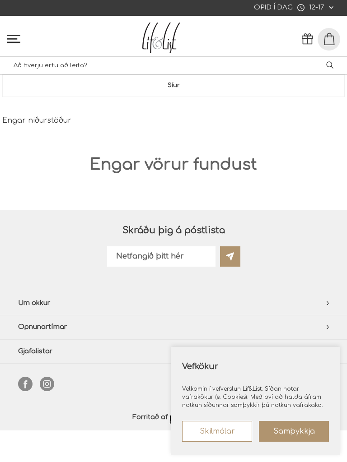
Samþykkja (294, 431)
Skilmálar (217, 431)
